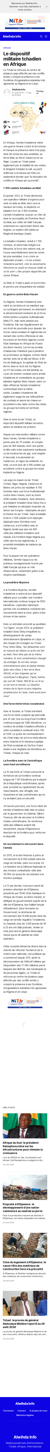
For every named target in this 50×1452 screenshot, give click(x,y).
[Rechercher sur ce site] (41, 36)
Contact (22, 1410)
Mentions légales (25, 1415)
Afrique (7, 48)
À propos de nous (38, 1410)
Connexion (8, 1410)
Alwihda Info (12, 36)
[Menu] (46, 36)
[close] (46, 6)
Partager (39, 92)
